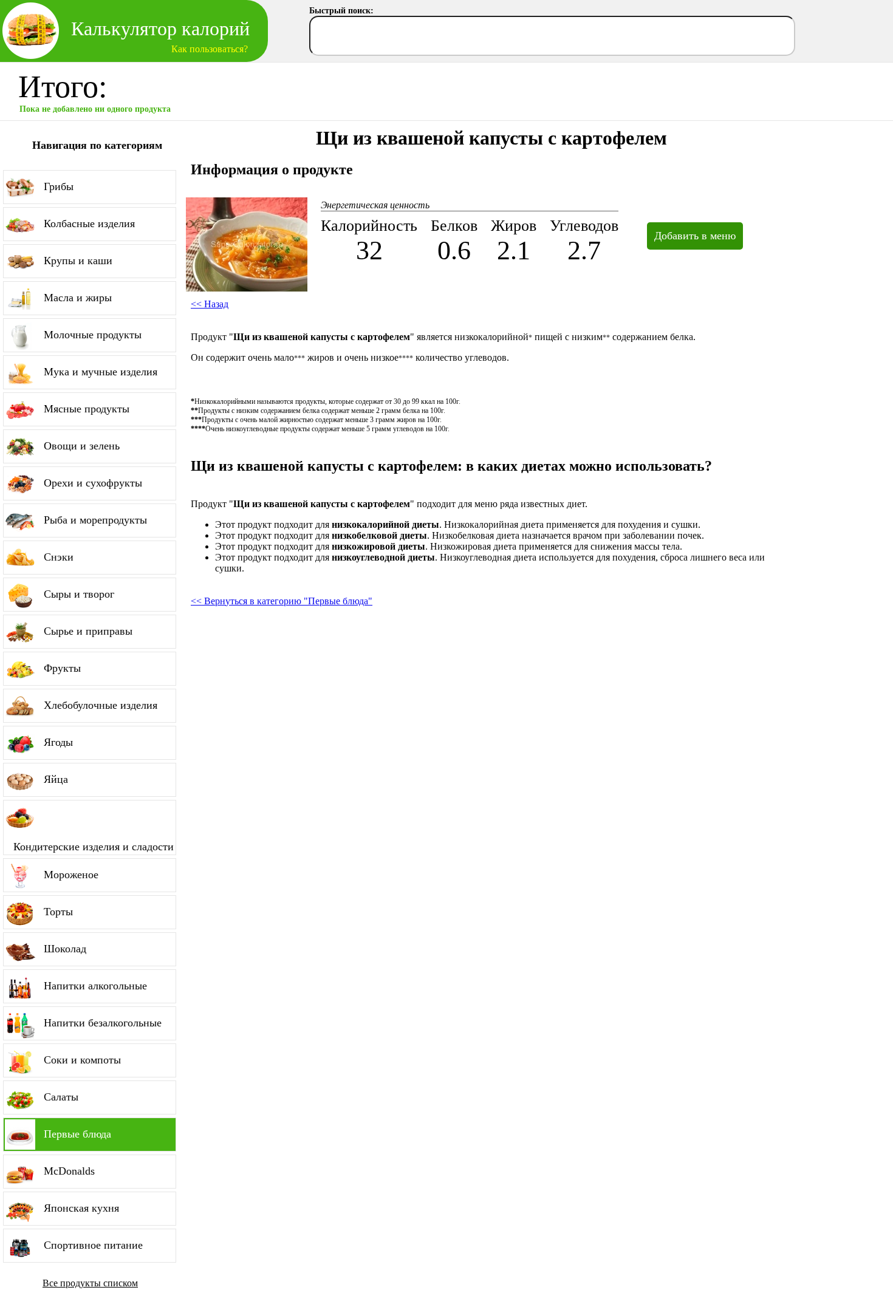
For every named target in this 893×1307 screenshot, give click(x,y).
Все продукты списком (90, 1283)
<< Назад (209, 304)
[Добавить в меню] (687, 222)
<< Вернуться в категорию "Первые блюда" (281, 601)
